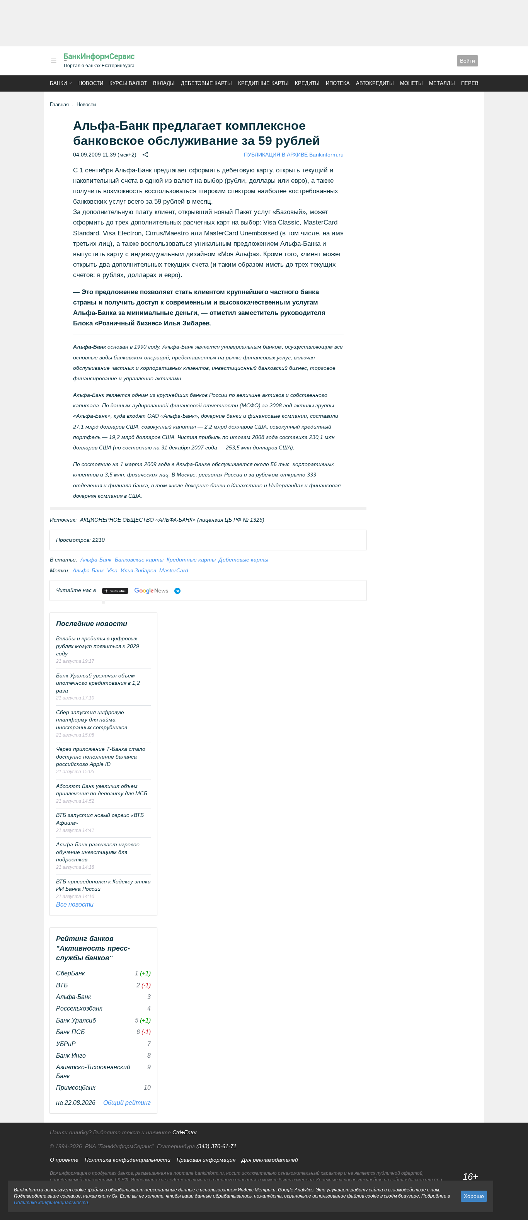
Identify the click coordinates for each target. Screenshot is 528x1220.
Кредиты (307, 83)
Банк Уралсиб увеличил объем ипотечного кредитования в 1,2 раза (98, 683)
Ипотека (338, 83)
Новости (90, 83)
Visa (112, 570)
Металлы (442, 83)
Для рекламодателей (270, 1160)
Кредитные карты (263, 83)
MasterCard (173, 570)
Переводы (476, 83)
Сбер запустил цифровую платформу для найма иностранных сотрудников (91, 719)
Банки (58, 83)
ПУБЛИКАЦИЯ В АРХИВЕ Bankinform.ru (294, 154)
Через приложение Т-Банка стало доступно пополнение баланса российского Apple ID (100, 756)
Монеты (411, 83)
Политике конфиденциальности (51, 1202)
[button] (54, 61)
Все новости (75, 904)
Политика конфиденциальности (127, 1160)
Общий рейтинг (127, 1102)
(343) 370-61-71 (216, 1146)
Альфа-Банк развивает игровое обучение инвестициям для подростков (98, 852)
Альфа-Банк (96, 559)
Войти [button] (467, 61)
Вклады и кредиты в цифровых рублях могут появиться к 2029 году (97, 646)
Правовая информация (206, 1160)
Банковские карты (139, 559)
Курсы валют (128, 83)
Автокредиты (375, 83)
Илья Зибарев (138, 570)
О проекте (64, 1160)
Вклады (164, 83)
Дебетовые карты (206, 83)
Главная (59, 104)
